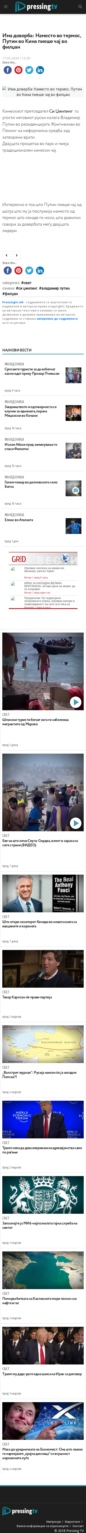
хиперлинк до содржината (57, 319)
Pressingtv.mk (13, 302)
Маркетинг (72, 1522)
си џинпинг (27, 288)
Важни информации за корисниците (43, 1526)
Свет (27, 283)
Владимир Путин (55, 288)
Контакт (78, 1526)
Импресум (53, 1522)
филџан (11, 294)
